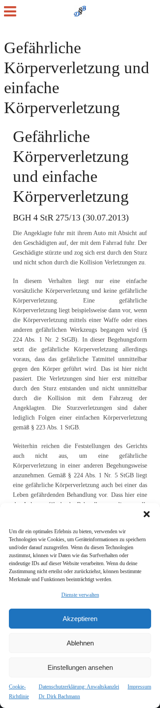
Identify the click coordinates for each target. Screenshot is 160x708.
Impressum (139, 687)
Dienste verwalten (80, 595)
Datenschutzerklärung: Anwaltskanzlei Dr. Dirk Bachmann (79, 692)
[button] (146, 514)
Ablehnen (80, 643)
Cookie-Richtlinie (19, 692)
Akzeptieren (80, 618)
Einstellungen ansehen (80, 667)
